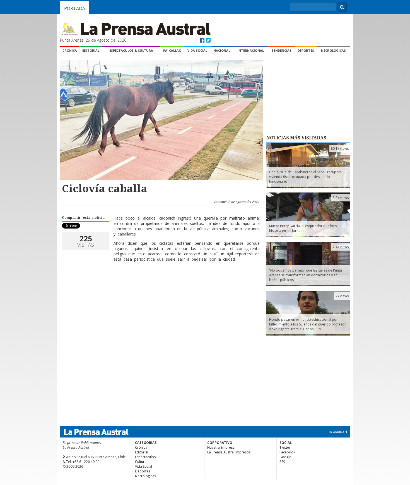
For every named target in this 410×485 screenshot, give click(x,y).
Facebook (287, 452)
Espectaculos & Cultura (131, 50)
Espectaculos (145, 457)
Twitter (284, 447)
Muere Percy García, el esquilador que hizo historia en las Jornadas (303, 228)
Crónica (69, 50)
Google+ (286, 457)
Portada (74, 8)
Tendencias (281, 50)
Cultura (140, 461)
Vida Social (197, 50)
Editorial (90, 50)
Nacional (221, 50)
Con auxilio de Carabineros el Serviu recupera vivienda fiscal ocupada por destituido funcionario (305, 177)
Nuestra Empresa (221, 447)
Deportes (306, 50)
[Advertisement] (160, 284)
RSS (282, 461)
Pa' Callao (172, 50)
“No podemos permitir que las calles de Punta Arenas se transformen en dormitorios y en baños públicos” (305, 275)
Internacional (250, 50)
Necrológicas (333, 50)
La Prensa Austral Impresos (228, 452)
